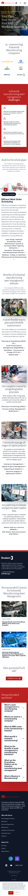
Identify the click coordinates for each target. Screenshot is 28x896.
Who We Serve (6, 815)
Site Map (14, 880)
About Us (4, 842)
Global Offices (5, 851)
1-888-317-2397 (19, 865)
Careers (3, 848)
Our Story (4, 845)
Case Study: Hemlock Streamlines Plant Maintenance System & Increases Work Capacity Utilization (14, 244)
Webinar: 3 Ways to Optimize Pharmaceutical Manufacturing (14, 256)
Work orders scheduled (9, 194)
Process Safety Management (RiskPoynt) (14, 410)
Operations (4, 821)
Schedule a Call (13, 678)
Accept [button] (11, 892)
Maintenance (4, 827)
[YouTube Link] (11, 865)
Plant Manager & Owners (8, 818)
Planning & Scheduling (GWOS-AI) (14, 342)
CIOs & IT (3, 836)
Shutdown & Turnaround (7, 830)
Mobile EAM (14, 355)
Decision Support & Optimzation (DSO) (14, 472)
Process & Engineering (7, 824)
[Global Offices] (17, 3)
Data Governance (6, 833)
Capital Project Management (13, 466)
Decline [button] (17, 892)
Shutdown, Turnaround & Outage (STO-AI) (14, 351)
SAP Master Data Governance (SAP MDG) (14, 533)
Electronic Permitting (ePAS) (13, 406)
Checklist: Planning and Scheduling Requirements (13, 251)
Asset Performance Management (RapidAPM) (13, 347)
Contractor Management (14, 464)
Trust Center (14, 875)
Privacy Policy (22, 889)
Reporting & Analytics (14, 469)
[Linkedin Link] (6, 865)
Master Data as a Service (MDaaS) (14, 528)
